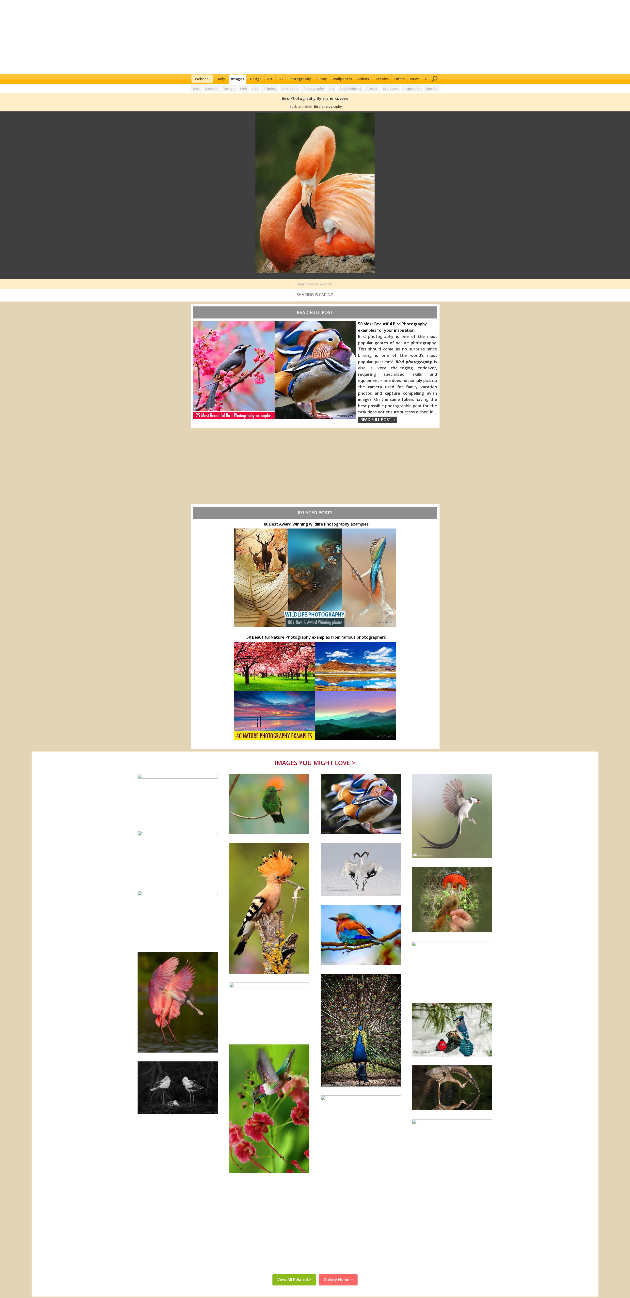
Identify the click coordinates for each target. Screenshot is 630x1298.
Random (211, 88)
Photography (299, 78)
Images (237, 78)
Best (196, 88)
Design (256, 78)
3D (280, 78)
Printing (270, 88)
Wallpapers (342, 78)
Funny (322, 78)
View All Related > (294, 1279)
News (414, 78)
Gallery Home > (338, 1279)
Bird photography (328, 106)
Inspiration (412, 88)
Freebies (382, 78)
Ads (255, 88)
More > (431, 88)
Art (270, 78)
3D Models (290, 88)
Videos (363, 78)
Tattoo (372, 88)
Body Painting (351, 88)
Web (243, 88)
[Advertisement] (315, 36)
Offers (399, 78)
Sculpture (390, 88)
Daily (221, 78)
